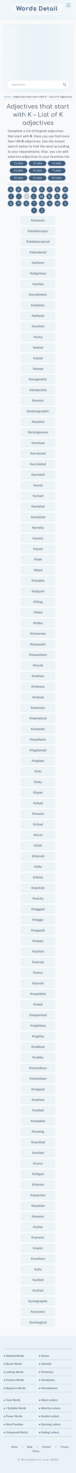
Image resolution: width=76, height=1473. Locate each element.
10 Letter (57, 177)
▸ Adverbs (45, 1363)
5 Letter (18, 170)
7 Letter (56, 170)
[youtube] (42, 1341)
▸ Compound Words (16, 1432)
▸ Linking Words (13, 1371)
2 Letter (18, 163)
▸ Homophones (48, 1388)
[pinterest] (52, 1341)
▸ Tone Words (12, 1400)
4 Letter (56, 163)
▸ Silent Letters (48, 1400)
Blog (30, 1446)
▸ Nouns (44, 1355)
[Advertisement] (38, 53)
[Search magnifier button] (64, 84)
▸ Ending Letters (49, 1432)
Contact (47, 1446)
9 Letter (37, 177)
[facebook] (33, 1341)
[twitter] (23, 1341)
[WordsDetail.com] (37, 14)
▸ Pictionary (46, 1371)
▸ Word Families (13, 1424)
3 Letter (37, 163)
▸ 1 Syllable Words (15, 1408)
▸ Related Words (14, 1355)
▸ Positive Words (14, 1379)
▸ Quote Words (13, 1363)
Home (7, 96)
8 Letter (18, 177)
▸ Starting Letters (50, 1424)
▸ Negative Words (15, 1388)
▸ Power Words (13, 1416)
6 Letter (37, 170)
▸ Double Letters (49, 1416)
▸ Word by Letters (49, 1408)
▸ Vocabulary (47, 1379)
